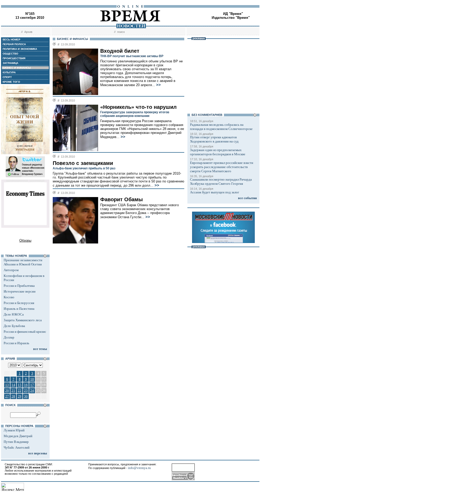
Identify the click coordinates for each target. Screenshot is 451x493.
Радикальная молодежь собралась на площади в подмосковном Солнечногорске (221, 127)
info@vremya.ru (139, 468)
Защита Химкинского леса (23, 320)
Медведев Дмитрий (18, 436)
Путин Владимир (16, 442)
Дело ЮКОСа (14, 314)
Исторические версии (19, 291)
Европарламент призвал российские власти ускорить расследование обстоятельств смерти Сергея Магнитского (221, 167)
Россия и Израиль (16, 343)
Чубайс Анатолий (16, 447)
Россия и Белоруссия (19, 303)
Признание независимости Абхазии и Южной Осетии (23, 262)
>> (158, 85)
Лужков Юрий (14, 430)
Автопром (11, 270)
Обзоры (25, 240)
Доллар (9, 337)
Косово (9, 297)
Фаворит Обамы (121, 199)
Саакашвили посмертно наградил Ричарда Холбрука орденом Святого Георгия (221, 181)
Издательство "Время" (231, 18)
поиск (121, 31)
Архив (28, 31)
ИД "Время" (233, 14)
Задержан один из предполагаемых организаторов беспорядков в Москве (217, 152)
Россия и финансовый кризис (25, 332)
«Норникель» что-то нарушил (138, 107)
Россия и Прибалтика (19, 286)
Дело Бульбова (14, 326)
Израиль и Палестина (19, 309)
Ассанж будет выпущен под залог (214, 192)
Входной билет (119, 51)
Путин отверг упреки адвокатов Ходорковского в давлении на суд (214, 139)
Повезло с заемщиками (83, 163)
